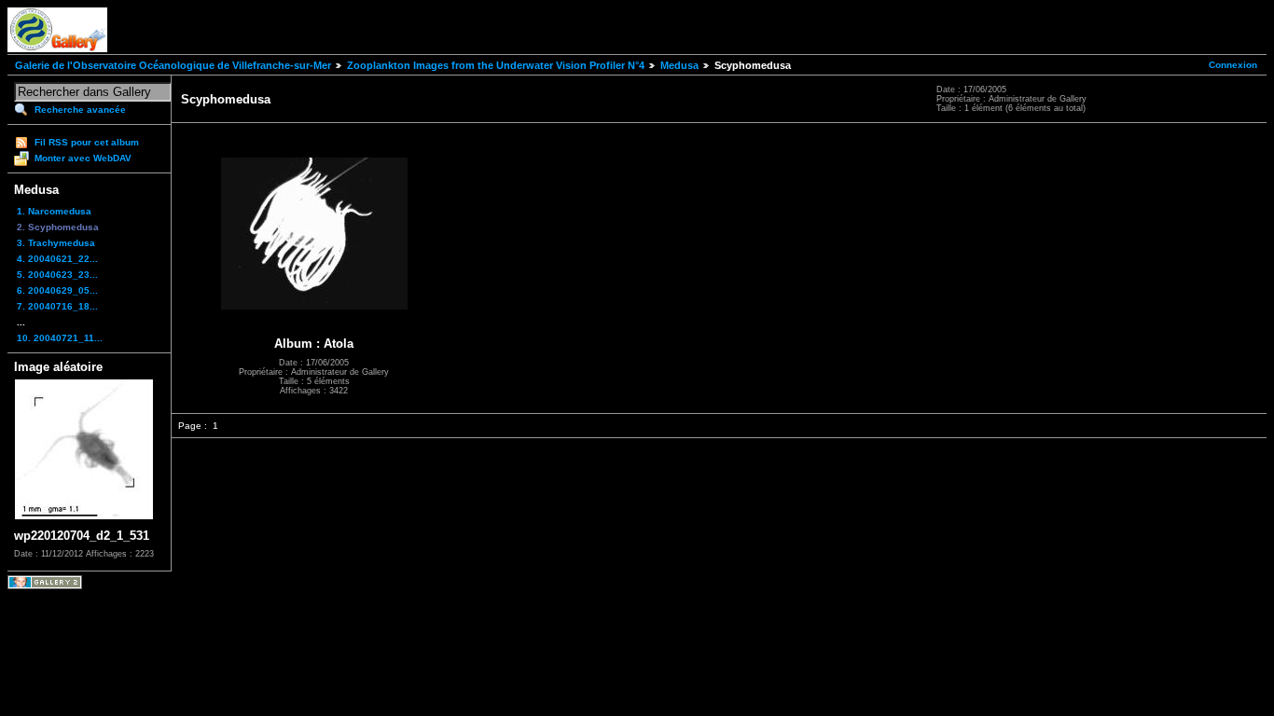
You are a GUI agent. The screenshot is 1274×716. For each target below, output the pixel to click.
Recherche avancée (80, 109)
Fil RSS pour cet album (87, 142)
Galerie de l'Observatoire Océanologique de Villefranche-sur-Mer (173, 65)
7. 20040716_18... (57, 306)
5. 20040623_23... (57, 274)
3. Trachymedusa (56, 243)
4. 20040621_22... (57, 259)
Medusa (679, 65)
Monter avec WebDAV (83, 158)
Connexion (1233, 65)
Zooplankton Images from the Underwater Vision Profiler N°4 (495, 65)
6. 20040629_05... (57, 290)
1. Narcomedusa (54, 211)
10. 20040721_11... (60, 338)
